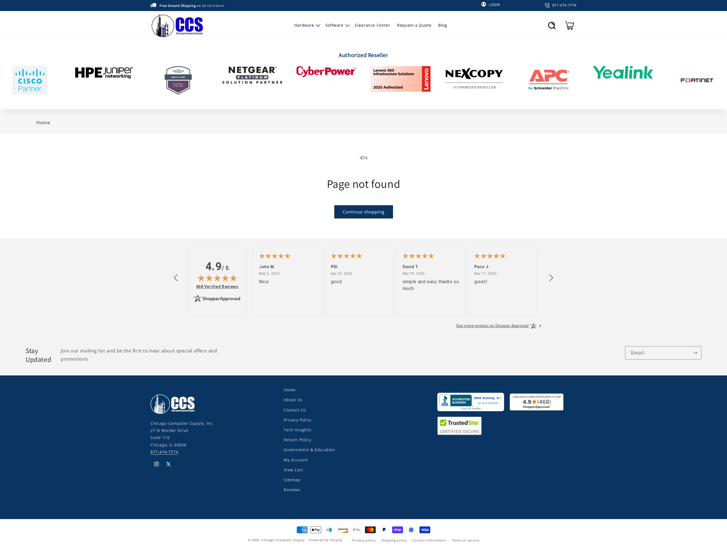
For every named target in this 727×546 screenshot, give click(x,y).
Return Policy (297, 439)
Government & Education (309, 449)
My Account (296, 459)
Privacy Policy (297, 419)
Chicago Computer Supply (282, 540)
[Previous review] (176, 278)
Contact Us (295, 409)
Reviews (292, 489)
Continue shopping (364, 212)
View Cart (293, 469)
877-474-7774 (164, 451)
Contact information (429, 540)
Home (289, 389)
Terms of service (465, 540)
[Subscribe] (695, 353)
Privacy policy (364, 540)
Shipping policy (394, 540)
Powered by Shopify (325, 540)
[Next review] (551, 278)
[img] (217, 278)
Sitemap (292, 479)
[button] (306, 25)
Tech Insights (297, 429)
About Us (293, 399)
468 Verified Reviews (217, 286)
